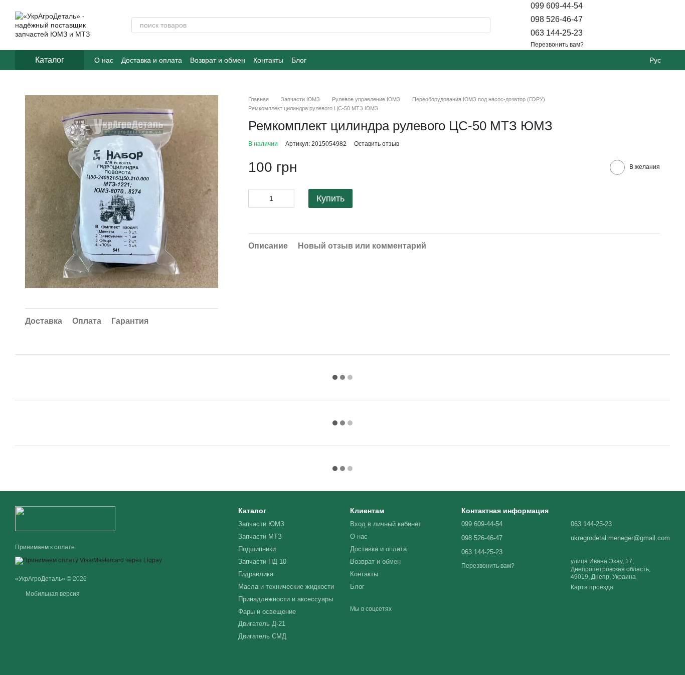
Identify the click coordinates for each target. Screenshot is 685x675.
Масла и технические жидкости (286, 586)
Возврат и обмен (217, 60)
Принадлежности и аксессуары (285, 599)
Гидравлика (255, 574)
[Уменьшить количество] (256, 198)
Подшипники (257, 549)
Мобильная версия (52, 593)
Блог (298, 60)
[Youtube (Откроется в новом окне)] (344, 60)
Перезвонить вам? (557, 44)
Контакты (268, 60)
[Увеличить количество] (287, 198)
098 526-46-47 (557, 19)
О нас (103, 60)
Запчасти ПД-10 (262, 561)
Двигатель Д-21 (261, 623)
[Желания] (636, 25)
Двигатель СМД (262, 636)
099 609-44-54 (557, 6)
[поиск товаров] (482, 25)
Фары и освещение (267, 611)
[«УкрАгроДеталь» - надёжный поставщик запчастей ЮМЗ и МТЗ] (65, 518)
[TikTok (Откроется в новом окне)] (332, 60)
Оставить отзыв (376, 143)
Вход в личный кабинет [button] (385, 524)
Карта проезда (592, 587)
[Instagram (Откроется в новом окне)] (320, 60)
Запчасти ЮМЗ (261, 524)
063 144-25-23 (557, 33)
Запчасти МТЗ (260, 536)
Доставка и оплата (151, 60)
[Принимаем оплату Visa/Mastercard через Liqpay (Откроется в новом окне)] (88, 560)
